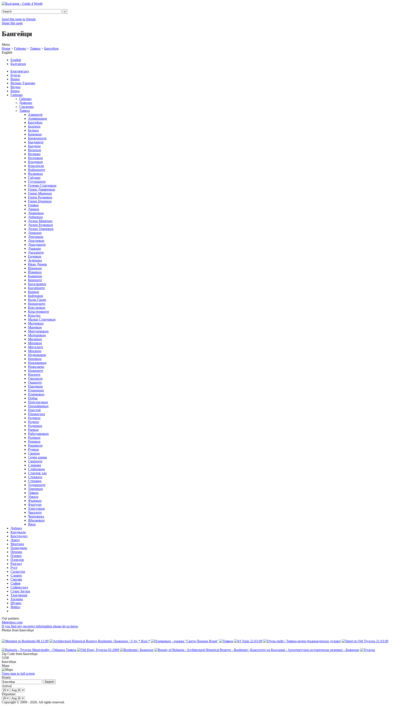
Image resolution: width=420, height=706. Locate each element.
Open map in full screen (18, 673)
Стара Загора (20, 591)
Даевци (33, 209)
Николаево (36, 367)
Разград (16, 564)
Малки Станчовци (42, 319)
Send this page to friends (19, 19)
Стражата (35, 477)
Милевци (35, 339)
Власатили (36, 166)
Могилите (35, 347)
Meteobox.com (12, 622)
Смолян (16, 579)
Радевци (34, 418)
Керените (35, 280)
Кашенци (35, 276)
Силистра (17, 571)
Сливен (16, 575)
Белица (33, 130)
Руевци (33, 449)
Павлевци (35, 386)
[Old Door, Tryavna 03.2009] (98, 650)
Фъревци (35, 500)
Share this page (12, 23)
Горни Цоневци (40, 201)
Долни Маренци (40, 221)
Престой (34, 410)
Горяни (33, 205)
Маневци (35, 327)
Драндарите (37, 244)
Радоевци (35, 426)
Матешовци (37, 335)
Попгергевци (38, 402)
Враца (15, 91)
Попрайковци (38, 406)
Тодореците (37, 485)
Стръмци (35, 481)
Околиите (35, 378)
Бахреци (34, 126)
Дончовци (35, 237)
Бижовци (35, 134)
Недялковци (37, 355)
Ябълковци (36, 520)
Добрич (16, 528)
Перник (16, 552)
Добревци (35, 217)
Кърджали (18, 532)
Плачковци (36, 394)
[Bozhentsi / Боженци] (137, 650)
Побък (33, 398)
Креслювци (36, 307)
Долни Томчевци (41, 229)
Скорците (35, 461)
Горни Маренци (40, 193)
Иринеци (35, 268)
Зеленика (35, 260)
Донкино (35, 233)
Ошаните (35, 382)
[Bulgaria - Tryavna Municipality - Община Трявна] (39, 650)
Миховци (35, 343)
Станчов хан (37, 473)
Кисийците (36, 288)
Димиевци (36, 213)
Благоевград (19, 71)
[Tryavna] (367, 650)
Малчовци (36, 323)
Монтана (17, 544)
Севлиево (26, 107)
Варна (15, 79)
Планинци (36, 390)
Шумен (15, 603)
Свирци (34, 453)
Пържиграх (36, 414)
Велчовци (35, 158)
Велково (34, 154)
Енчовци (34, 256)
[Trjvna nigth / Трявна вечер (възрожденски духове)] (302, 641)
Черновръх (36, 516)
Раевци (33, 430)
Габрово (20, 48)
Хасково (16, 599)
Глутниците (37, 181)
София (15, 583)
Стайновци (36, 469)
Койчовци (35, 296)
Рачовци (34, 441)
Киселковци (37, 284)
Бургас (15, 75)
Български (18, 64)
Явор (32, 524)
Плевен (16, 556)
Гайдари (34, 177)
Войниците (36, 170)
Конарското (36, 304)
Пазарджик (18, 548)
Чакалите (35, 512)
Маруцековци (38, 331)
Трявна (35, 48)
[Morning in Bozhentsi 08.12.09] (25, 641)
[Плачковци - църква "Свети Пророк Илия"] (184, 641)
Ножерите (35, 370)
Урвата (33, 497)
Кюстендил (19, 536)
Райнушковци (38, 434)
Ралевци (34, 437)
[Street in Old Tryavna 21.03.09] (365, 641)
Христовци (36, 508)
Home (6, 48)
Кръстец (34, 315)
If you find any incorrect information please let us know (40, 626)
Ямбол (15, 607)
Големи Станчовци (42, 185)
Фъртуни (35, 504)
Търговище (18, 595)
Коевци (33, 292)
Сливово (34, 465)
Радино (33, 422)
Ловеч (15, 540)
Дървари (34, 248)
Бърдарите (36, 142)
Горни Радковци (40, 197)
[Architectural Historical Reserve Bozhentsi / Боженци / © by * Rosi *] (99, 641)
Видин (15, 87)
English (15, 60)
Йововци (35, 272)
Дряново (25, 103)
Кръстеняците (38, 311)
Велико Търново (22, 83)
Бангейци (51, 48)
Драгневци (36, 240)
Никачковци (37, 363)
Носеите (34, 374)
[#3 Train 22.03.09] (248, 641)
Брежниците (37, 138)
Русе (13, 567)
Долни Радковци (40, 225)
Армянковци (37, 118)
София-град (19, 587)
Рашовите (35, 445)
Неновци (35, 359)
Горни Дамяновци (41, 189)
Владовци (35, 162)
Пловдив (17, 560)
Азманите (35, 114)
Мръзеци (34, 351)
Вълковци (35, 174)
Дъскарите (36, 252)
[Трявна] (226, 641)
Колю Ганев (37, 300)
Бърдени (34, 146)
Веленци (34, 150)
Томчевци (35, 489)
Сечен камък (37, 457)
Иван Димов (37, 264)
